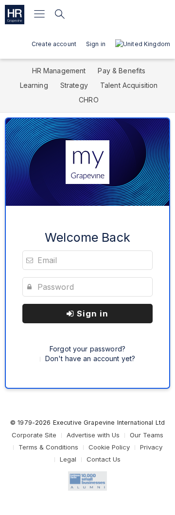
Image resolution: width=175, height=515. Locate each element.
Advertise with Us (93, 435)
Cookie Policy (109, 447)
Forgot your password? (87, 349)
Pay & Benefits (121, 70)
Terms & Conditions (48, 447)
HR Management (59, 70)
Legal (68, 459)
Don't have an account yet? (90, 358)
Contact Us (104, 459)
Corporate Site (34, 435)
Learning (34, 85)
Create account (54, 44)
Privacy (151, 447)
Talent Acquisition (129, 85)
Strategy (74, 85)
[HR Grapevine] (14, 14)
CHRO (89, 100)
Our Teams (146, 435)
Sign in (91, 313)
